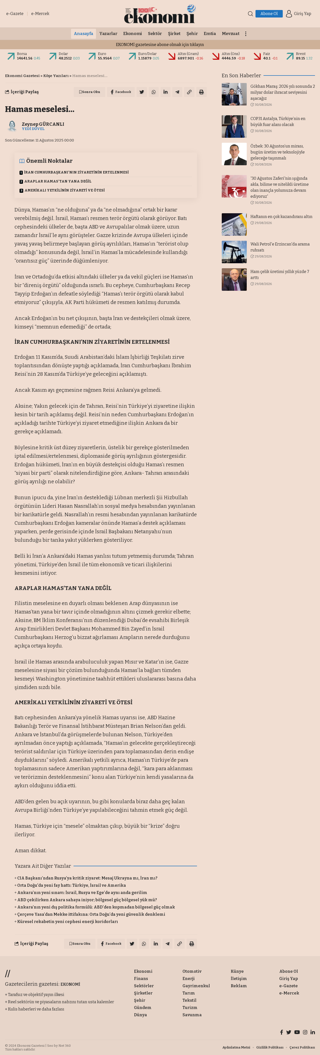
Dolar (63, 54)
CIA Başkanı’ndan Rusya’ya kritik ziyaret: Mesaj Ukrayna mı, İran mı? (87, 878)
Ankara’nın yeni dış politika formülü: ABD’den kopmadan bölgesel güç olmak (96, 907)
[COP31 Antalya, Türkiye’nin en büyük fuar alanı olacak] (234, 126)
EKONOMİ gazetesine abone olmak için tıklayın (160, 44)
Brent (301, 54)
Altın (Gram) (188, 54)
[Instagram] (305, 1033)
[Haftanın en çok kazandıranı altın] (234, 224)
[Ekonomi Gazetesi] (160, 14)
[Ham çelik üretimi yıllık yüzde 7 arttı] (234, 279)
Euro (102, 54)
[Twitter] (288, 1033)
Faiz (266, 54)
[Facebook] (281, 1033)
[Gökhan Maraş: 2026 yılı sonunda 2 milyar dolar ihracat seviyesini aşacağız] (234, 94)
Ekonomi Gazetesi (22, 76)
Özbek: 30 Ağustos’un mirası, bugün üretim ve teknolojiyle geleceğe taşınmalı (277, 152)
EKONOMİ (70, 984)
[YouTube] (297, 1033)
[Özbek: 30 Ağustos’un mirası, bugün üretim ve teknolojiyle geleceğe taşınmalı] (234, 154)
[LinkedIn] (312, 1033)
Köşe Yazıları (56, 76)
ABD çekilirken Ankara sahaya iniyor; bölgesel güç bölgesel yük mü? (87, 900)
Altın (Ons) (231, 54)
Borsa (22, 54)
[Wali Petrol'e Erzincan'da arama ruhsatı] (234, 252)
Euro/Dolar (147, 54)
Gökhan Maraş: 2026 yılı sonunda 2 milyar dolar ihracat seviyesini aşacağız (282, 92)
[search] (250, 13)
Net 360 (64, 1046)
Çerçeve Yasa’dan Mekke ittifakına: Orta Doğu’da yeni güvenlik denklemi (91, 914)
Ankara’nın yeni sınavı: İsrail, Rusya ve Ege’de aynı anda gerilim (82, 892)
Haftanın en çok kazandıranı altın (281, 216)
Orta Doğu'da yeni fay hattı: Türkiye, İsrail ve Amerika (71, 885)
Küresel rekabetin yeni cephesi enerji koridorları (67, 921)
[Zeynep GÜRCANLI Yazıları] (12, 126)
